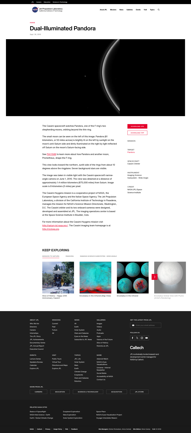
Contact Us (101, 379)
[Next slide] (154, 277)
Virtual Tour (56, 362)
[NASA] (35, 9)
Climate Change (80, 371)
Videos (99, 327)
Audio (99, 330)
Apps (99, 336)
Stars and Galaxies (81, 333)
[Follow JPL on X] (137, 338)
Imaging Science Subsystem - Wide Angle (98, 256)
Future (54, 330)
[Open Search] (158, 9)
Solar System (79, 330)
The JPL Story (35, 336)
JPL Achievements (37, 339)
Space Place (101, 411)
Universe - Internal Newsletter (103, 368)
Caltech (39, 429)
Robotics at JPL (103, 346)
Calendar (33, 365)
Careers (33, 330)
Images (99, 323)
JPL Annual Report (37, 346)
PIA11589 (51, 154)
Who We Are (34, 323)
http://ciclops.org (50, 229)
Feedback (74, 429)
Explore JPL (34, 368)
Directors (33, 327)
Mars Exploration (69, 415)
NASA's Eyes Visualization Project (109, 415)
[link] (95, 77)
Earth (76, 327)
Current (55, 323)
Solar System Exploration (72, 418)
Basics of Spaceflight (38, 411)
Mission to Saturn (50, 256)
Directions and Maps (60, 365)
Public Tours (56, 359)
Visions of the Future (105, 339)
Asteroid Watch (102, 359)
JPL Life (77, 359)
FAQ (66, 429)
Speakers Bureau (36, 362)
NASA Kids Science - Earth (40, 415)
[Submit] (132, 325)
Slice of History (102, 342)
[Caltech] (136, 347)
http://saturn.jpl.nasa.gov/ (55, 225)
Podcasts (100, 333)
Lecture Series (35, 359)
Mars (76, 365)
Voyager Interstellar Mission (106, 418)
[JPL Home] (51, 9)
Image (32, 23)
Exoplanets (78, 375)
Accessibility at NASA (105, 376)
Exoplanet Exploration (71, 411)
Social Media (101, 373)
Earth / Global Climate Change (41, 418)
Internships (34, 333)
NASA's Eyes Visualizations (102, 363)
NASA (32, 429)
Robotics (77, 381)
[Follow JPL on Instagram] (141, 338)
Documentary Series (37, 342)
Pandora (131, 152)
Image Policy (58, 429)
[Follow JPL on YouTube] (146, 338)
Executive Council (36, 349)
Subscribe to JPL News (83, 339)
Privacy (47, 429)
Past (53, 327)
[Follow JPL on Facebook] (132, 338)
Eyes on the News (81, 336)
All (53, 333)
